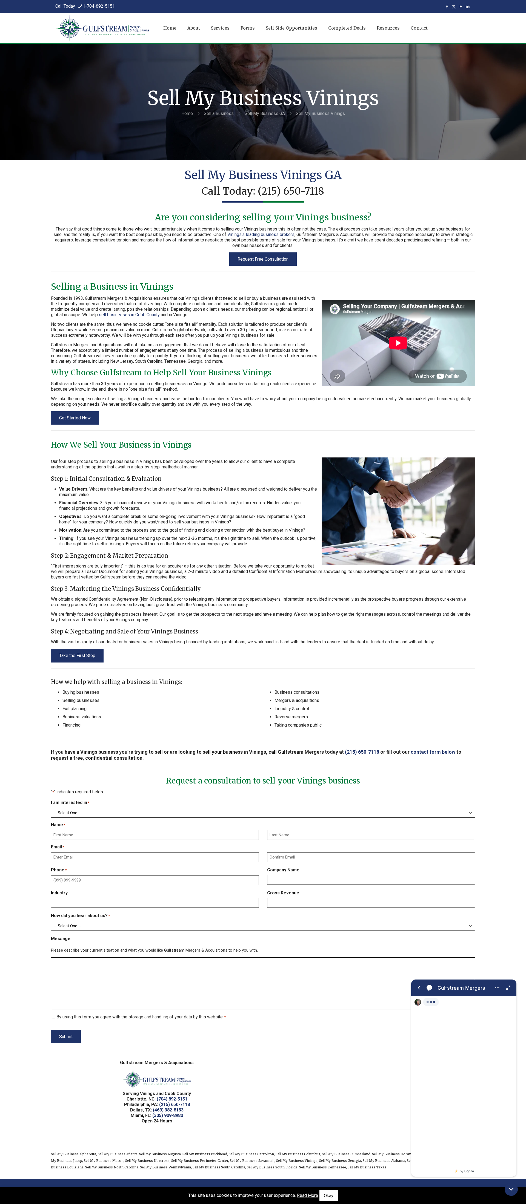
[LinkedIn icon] (467, 6)
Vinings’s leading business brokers (261, 234)
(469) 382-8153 (168, 1110)
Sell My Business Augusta (160, 1154)
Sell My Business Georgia (340, 1161)
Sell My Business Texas (367, 1167)
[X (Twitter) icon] (454, 6)
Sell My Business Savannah (252, 1161)
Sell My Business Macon (104, 1161)
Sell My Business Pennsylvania (165, 1167)
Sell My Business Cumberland (346, 1154)
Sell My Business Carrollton (251, 1154)
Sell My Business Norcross (147, 1161)
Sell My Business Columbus (298, 1154)
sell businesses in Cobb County (129, 314)
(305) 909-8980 (167, 1115)
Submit (66, 1036)
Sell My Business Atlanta (118, 1154)
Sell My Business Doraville (394, 1154)
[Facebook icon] (447, 6)
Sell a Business (219, 113)
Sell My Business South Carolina (219, 1167)
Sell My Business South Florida (272, 1167)
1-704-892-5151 (99, 6)
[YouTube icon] (461, 6)
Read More (307, 1195)
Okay (328, 1195)
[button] (511, 1189)
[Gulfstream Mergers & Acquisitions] (102, 28)
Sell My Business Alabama (384, 1161)
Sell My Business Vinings (297, 1161)
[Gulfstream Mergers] (463, 1078)
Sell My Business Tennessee (322, 1167)
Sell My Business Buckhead (204, 1154)
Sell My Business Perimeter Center (199, 1161)
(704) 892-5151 (172, 1099)
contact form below (433, 752)
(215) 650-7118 (291, 191)
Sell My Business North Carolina (111, 1167)
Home (187, 113)
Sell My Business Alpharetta (73, 1154)
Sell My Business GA (265, 113)
